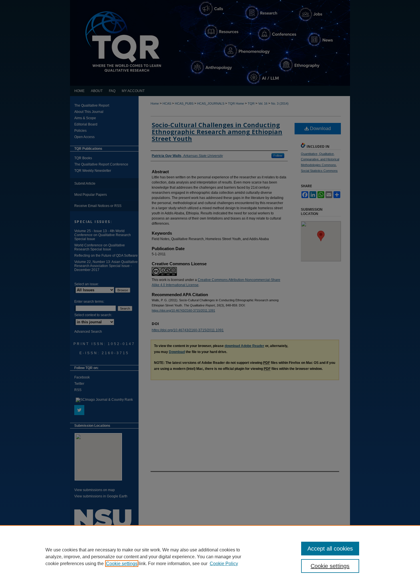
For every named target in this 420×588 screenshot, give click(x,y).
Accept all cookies (330, 548)
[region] (210, 556)
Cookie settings (121, 563)
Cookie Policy (224, 563)
